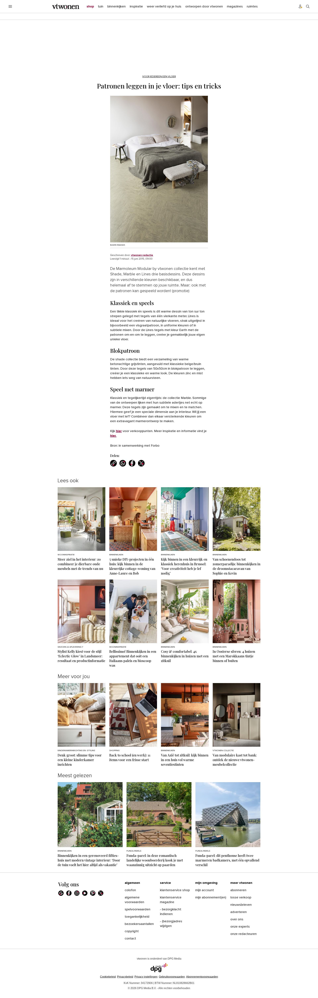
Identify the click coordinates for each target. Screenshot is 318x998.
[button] (146, 976)
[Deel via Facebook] (132, 463)
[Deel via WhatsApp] (122, 463)
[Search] (307, 6)
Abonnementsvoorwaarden (202, 976)
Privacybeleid (125, 976)
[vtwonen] (65, 6)
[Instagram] (77, 893)
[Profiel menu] (300, 6)
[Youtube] (84, 893)
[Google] (61, 893)
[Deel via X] (141, 463)
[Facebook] (69, 893)
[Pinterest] (92, 893)
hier (119, 431)
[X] (100, 893)
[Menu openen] (10, 6)
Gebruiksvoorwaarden (172, 976)
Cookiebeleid (108, 976)
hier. (113, 435)
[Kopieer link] (113, 463)
